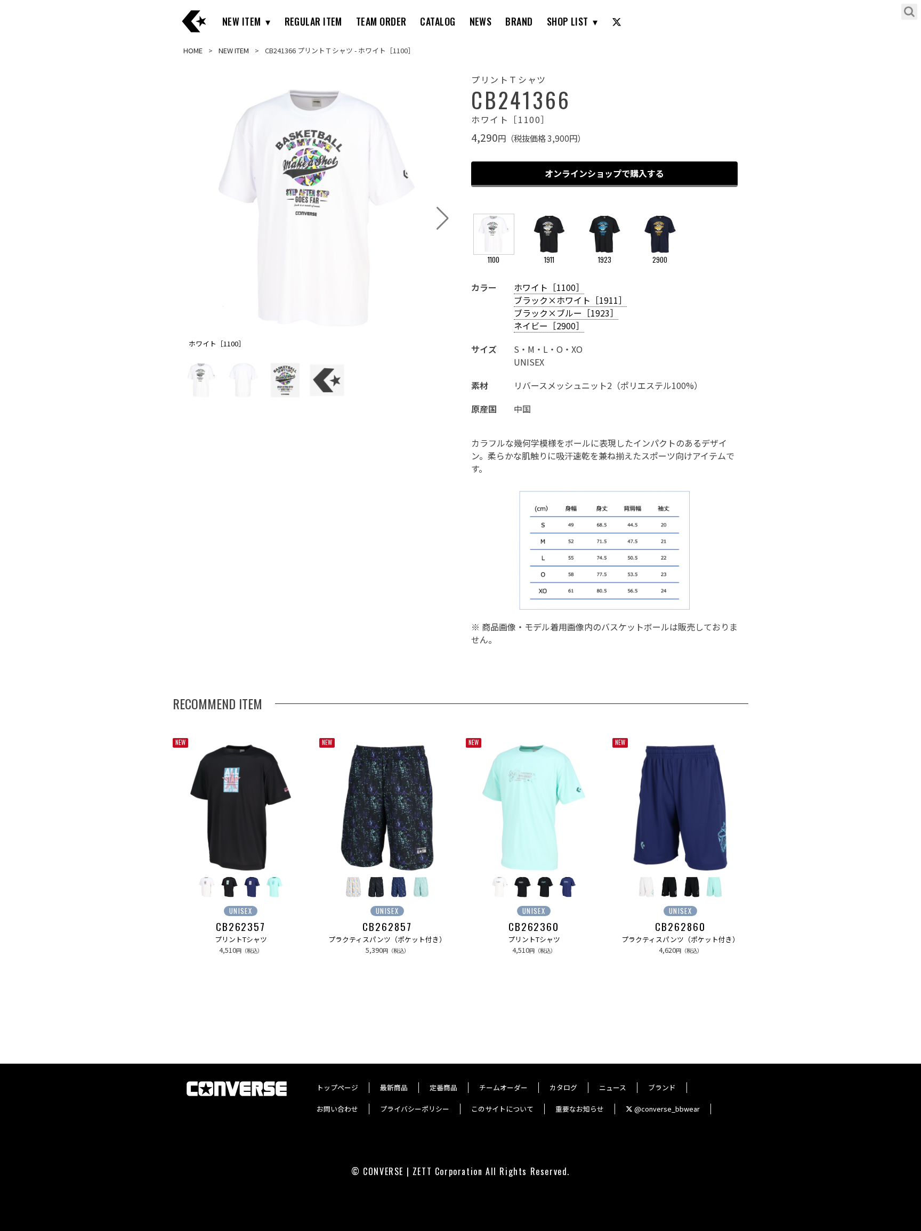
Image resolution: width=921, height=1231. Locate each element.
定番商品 (443, 1087)
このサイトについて (502, 1109)
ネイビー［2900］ (549, 325)
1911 (549, 260)
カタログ (563, 1087)
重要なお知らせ (579, 1109)
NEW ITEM (241, 21)
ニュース (612, 1087)
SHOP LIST (567, 21)
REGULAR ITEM (313, 21)
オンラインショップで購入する (604, 173)
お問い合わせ (337, 1109)
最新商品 (394, 1087)
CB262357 (240, 926)
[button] (442, 218)
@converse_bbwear (666, 1109)
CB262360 (533, 926)
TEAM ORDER (381, 21)
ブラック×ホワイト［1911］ (570, 300)
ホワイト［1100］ (549, 287)
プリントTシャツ (241, 939)
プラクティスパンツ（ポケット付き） (387, 939)
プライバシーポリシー (414, 1109)
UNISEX (240, 911)
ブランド (662, 1087)
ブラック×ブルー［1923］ (566, 312)
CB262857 (386, 926)
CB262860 (680, 926)
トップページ (337, 1087)
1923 (604, 260)
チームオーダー (503, 1087)
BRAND (518, 21)
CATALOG (437, 21)
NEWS (481, 21)
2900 (659, 260)
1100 (493, 260)
